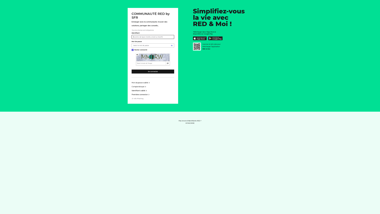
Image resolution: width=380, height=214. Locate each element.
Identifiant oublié (138, 91)
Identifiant (136, 33)
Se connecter (153, 71)
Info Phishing (138, 98)
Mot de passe (137, 41)
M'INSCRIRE (190, 123)
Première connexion (140, 95)
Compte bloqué (138, 87)
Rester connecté (140, 50)
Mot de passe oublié (140, 83)
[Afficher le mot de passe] (172, 45)
